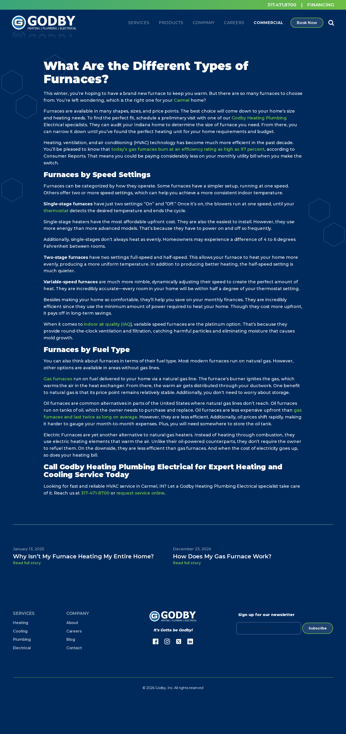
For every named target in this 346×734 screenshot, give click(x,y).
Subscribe (318, 628)
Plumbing (22, 639)
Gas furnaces (58, 378)
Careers (74, 631)
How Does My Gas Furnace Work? (222, 556)
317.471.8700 (281, 5)
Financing (320, 5)
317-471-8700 (95, 493)
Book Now (307, 22)
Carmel (181, 100)
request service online (141, 493)
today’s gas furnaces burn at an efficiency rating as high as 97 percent (188, 149)
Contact (74, 648)
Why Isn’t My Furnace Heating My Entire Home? (83, 556)
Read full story (27, 563)
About (72, 622)
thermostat (56, 210)
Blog (70, 639)
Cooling (20, 631)
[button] (139, 22)
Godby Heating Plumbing (259, 118)
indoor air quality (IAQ (107, 324)
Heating (20, 622)
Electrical (22, 648)
